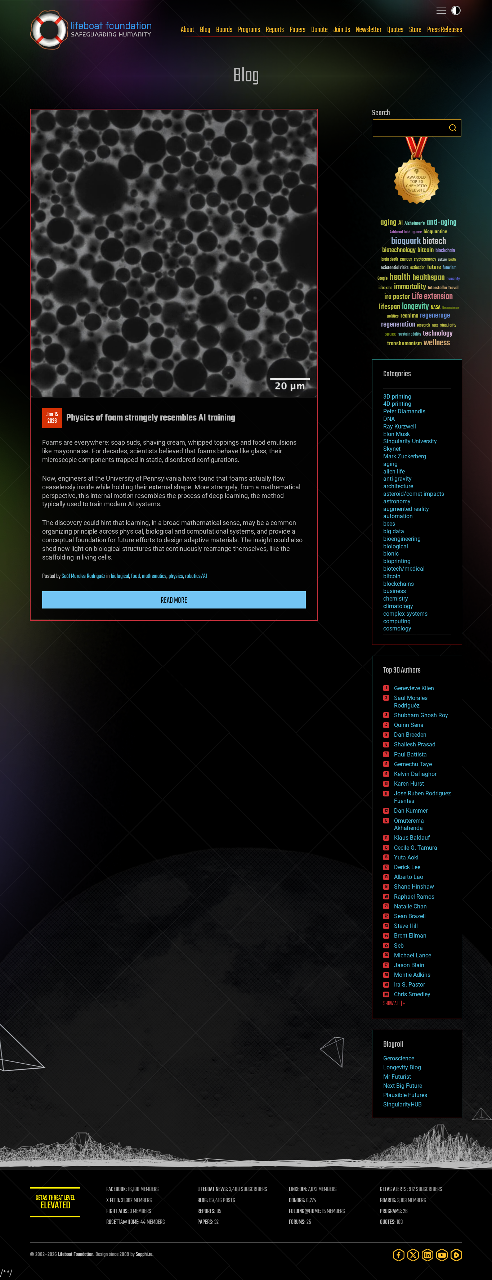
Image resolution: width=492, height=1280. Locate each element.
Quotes (395, 30)
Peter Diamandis (404, 411)
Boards (224, 30)
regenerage (435, 316)
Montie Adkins (412, 974)
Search (452, 127)
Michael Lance (412, 955)
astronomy (397, 501)
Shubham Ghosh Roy (421, 715)
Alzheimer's (414, 223)
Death (452, 260)
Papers (297, 30)
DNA (389, 419)
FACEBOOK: (116, 1189)
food (135, 576)
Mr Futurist (397, 1076)
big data (393, 531)
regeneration (398, 324)
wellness (437, 343)
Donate (319, 30)
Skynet (392, 448)
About (187, 30)
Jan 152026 (52, 418)
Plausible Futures (405, 1095)
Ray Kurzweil (399, 426)
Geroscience (398, 1058)
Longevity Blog (402, 1067)
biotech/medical (404, 568)
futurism (449, 268)
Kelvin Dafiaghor (415, 774)
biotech (434, 241)
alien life (394, 471)
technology (438, 334)
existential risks (394, 268)
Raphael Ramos (414, 896)
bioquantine (435, 232)
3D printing (397, 396)
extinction (417, 268)
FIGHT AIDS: (117, 1211)
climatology (398, 606)
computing (397, 621)
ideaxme (385, 288)
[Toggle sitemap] (441, 10)
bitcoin (425, 250)
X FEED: (113, 1200)
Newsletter (368, 30)
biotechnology (399, 250)
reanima (409, 316)
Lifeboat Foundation (75, 1254)
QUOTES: (387, 1222)
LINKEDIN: (298, 1189)
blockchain (445, 251)
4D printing (397, 403)
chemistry (395, 598)
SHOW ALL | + (394, 1004)
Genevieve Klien (414, 688)
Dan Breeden (410, 734)
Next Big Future (402, 1085)
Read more (174, 600)
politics (393, 316)
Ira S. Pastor (409, 984)
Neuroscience (450, 308)
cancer (406, 259)
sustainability (409, 334)
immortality (410, 287)
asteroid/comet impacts (413, 493)
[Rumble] (456, 1255)
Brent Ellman (410, 935)
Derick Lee (407, 867)
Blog (205, 30)
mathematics (154, 576)
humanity (453, 279)
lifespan (389, 307)
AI (400, 223)
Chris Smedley (412, 994)
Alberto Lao (408, 876)
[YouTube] (442, 1255)
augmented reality (406, 509)
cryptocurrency (425, 259)
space (391, 334)
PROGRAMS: (391, 1211)
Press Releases (444, 30)
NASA (435, 308)
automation (398, 516)
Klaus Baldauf (412, 837)
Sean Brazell (410, 916)
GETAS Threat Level (55, 1203)
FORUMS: (297, 1222)
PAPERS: (205, 1222)
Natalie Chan (410, 906)
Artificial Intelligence (406, 232)
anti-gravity (397, 478)
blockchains (398, 583)
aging (388, 222)
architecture (398, 486)
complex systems (405, 613)
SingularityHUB (402, 1104)
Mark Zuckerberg (404, 456)
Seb (399, 945)
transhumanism (404, 343)
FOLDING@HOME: (305, 1211)
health (400, 277)
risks (435, 325)
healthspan (428, 277)
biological (120, 576)
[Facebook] (398, 1255)
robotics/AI (196, 576)
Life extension (432, 296)
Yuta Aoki (406, 857)
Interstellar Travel (443, 288)
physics (176, 576)
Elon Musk (396, 434)
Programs (249, 30)
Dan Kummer (411, 810)
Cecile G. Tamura (415, 847)
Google (382, 279)
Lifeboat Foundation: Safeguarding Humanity (91, 30)
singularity (448, 325)
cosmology (397, 628)
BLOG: (202, 1200)
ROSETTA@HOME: (122, 1222)
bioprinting (397, 561)
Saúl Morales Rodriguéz (83, 576)
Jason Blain (409, 965)
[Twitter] (413, 1255)
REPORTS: (206, 1211)
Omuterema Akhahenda (409, 824)
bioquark (406, 241)
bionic (391, 553)
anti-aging (441, 222)
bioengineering (402, 538)
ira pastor (397, 297)
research (423, 325)
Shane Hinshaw (414, 886)
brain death (389, 259)
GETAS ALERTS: (394, 1189)
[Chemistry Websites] (417, 172)
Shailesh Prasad (414, 744)
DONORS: (297, 1200)
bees (389, 523)
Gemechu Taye (413, 764)
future (434, 267)
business (394, 591)
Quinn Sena (409, 725)
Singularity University (410, 441)
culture (442, 260)
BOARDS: (388, 1200)
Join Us (342, 30)
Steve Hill (406, 925)
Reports (275, 30)
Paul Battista (410, 754)
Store (415, 30)
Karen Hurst (409, 783)
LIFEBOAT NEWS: (212, 1189)
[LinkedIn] (427, 1255)
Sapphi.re (144, 1254)
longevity (415, 306)
